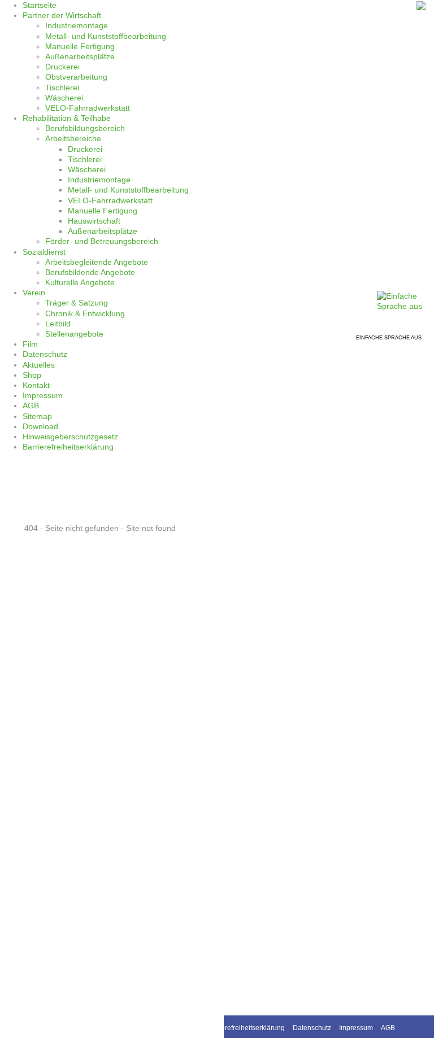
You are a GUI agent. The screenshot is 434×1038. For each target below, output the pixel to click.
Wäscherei (64, 97)
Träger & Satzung (76, 302)
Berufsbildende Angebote (90, 272)
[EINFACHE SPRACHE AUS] (405, 300)
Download (40, 426)
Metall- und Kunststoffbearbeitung (105, 36)
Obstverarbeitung (76, 76)
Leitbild (58, 323)
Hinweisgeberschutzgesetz (70, 436)
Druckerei (62, 66)
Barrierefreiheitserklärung (68, 446)
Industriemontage (76, 25)
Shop (32, 375)
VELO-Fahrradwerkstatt (87, 107)
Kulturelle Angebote (80, 282)
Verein (34, 292)
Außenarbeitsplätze (80, 56)
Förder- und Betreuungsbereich (101, 241)
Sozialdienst (44, 251)
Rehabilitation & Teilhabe (67, 118)
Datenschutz (45, 354)
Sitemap (37, 416)
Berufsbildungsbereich (85, 128)
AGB (31, 405)
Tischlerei (62, 87)
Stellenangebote (74, 333)
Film (30, 343)
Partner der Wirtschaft (62, 15)
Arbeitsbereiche (73, 138)
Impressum (43, 395)
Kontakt (36, 385)
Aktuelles (39, 364)
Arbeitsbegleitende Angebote (96, 262)
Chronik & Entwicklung (85, 313)
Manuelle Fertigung (80, 46)
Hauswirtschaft (94, 220)
